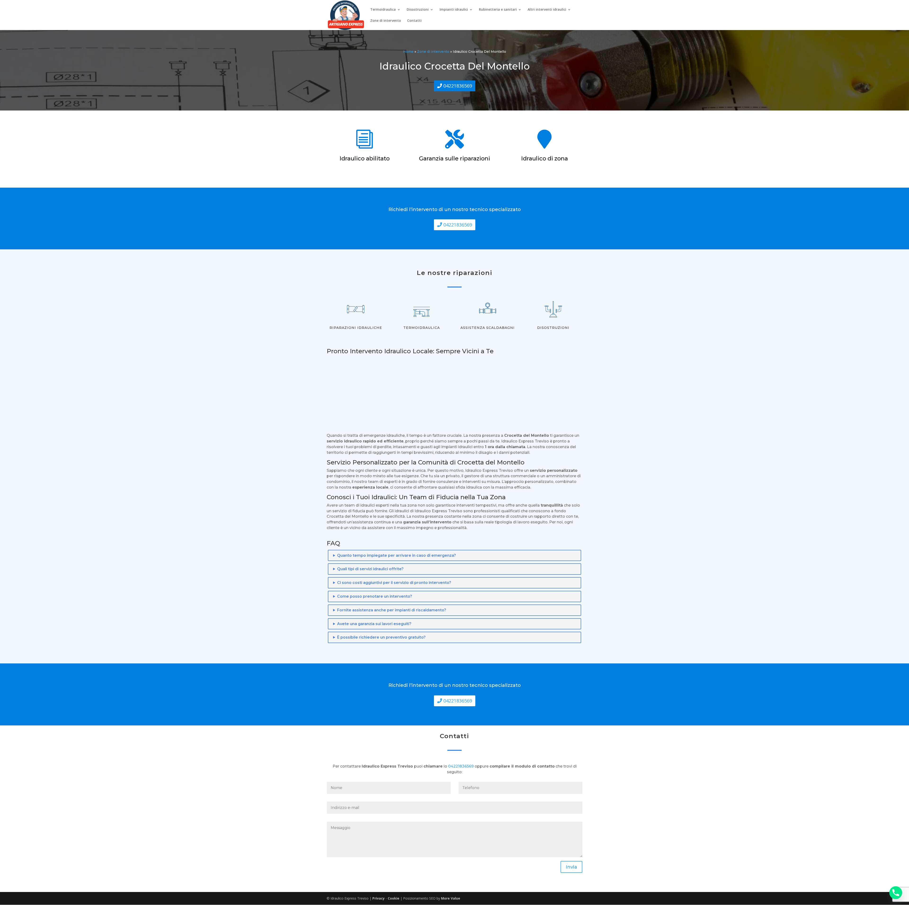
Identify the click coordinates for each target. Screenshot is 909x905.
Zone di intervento (385, 21)
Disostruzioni (418, 10)
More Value (450, 898)
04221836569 (457, 86)
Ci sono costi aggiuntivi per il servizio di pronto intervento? (394, 582)
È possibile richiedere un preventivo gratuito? (381, 637)
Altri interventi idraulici (547, 10)
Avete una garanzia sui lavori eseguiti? (374, 624)
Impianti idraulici (454, 10)
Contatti (414, 21)
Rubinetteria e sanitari (498, 10)
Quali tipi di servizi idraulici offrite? (370, 569)
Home (408, 51)
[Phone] (895, 892)
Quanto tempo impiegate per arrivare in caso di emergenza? (396, 555)
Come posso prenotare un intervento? (374, 596)
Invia (571, 867)
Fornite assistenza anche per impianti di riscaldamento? (391, 610)
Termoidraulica (383, 10)
